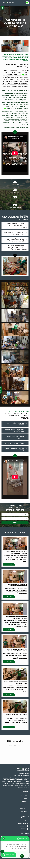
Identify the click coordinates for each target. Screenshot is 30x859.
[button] (2, 8)
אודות (25, 798)
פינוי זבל (21, 74)
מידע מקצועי (23, 805)
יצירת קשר (24, 811)
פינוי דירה (24, 795)
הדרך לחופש (23, 808)
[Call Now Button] (2, 851)
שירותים (24, 801)
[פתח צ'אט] (22, 856)
